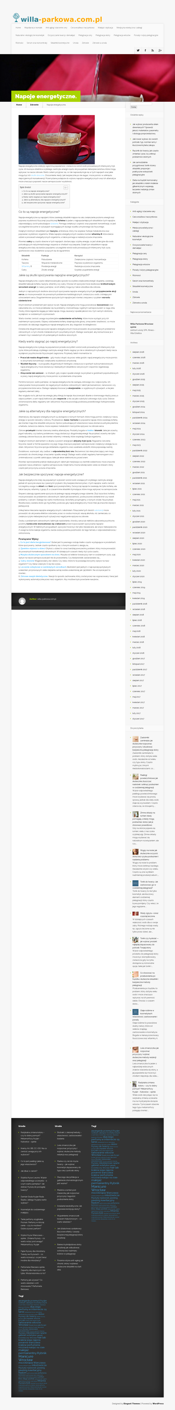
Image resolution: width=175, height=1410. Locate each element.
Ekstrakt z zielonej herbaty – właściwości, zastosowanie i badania (69, 1135)
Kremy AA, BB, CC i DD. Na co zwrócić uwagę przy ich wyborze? (34, 1151)
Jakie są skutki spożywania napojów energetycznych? (45, 194)
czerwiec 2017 (138, 691)
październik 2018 (139, 604)
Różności (19, 43)
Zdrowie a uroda (99, 43)
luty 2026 (136, 368)
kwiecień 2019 (138, 598)
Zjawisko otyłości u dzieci (32, 548)
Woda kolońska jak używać (38, 1387)
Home (18, 27)
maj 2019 (136, 593)
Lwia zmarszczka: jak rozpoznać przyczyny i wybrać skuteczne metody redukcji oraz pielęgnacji (145, 1054)
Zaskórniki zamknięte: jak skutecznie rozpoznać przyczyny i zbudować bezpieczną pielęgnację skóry (145, 743)
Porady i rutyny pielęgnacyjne (146, 35)
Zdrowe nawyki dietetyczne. (34, 576)
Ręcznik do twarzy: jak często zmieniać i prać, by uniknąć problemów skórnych (145, 154)
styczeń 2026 (138, 374)
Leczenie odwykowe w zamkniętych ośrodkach (43, 567)
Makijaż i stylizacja (105, 27)
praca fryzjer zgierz (41, 1379)
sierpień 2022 (138, 456)
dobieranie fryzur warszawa (33, 1312)
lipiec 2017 (137, 686)
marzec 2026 (138, 363)
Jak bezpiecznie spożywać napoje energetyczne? (44, 203)
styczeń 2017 (138, 719)
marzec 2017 (138, 708)
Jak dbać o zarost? (29, 1171)
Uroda (75, 43)
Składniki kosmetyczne (60, 43)
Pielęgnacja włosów (122, 35)
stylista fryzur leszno (37, 1383)
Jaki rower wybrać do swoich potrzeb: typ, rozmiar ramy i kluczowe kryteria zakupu (145, 142)
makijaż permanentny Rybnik (32, 1351)
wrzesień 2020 (138, 533)
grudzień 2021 (138, 472)
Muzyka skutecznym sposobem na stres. (40, 555)
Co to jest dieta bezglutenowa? (35, 542)
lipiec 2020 (137, 543)
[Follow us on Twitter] (138, 50)
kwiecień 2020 (138, 560)
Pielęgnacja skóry (103, 35)
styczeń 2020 (138, 576)
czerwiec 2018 (138, 626)
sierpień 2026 (138, 352)
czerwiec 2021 (138, 494)
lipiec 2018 (137, 620)
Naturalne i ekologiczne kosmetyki (30, 35)
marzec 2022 (138, 467)
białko (90, 430)
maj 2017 (136, 697)
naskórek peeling (36, 1368)
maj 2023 (136, 445)
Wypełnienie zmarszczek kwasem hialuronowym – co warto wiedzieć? (69, 1219)
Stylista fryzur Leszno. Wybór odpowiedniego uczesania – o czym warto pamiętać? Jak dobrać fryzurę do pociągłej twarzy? (34, 1184)
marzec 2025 (138, 396)
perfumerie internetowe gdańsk (28, 1377)
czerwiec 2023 (138, 439)
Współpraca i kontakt (33, 27)
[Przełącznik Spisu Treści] (64, 188)
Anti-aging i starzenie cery (56, 27)
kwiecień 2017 (138, 702)
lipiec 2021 (137, 489)
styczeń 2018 (138, 653)
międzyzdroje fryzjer (24, 1365)
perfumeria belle (32, 1373)
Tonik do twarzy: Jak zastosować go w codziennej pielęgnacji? (145, 885)
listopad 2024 (138, 412)
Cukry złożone (27, 561)
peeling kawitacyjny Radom (29, 1371)
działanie (54, 224)
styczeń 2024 (138, 434)
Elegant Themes (132, 1404)
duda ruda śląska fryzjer (33, 1320)
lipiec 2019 (137, 582)
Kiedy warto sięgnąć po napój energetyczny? (41, 197)
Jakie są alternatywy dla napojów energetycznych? (45, 200)
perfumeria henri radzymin (34, 1375)
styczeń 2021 (138, 516)
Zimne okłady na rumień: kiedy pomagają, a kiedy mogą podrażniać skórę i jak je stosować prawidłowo (143, 819)
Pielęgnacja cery (85, 35)
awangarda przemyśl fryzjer (32, 1300)
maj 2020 (136, 554)
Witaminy (26, 266)
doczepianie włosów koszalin (29, 1319)
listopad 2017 (138, 664)
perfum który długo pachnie (31, 1378)
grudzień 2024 (138, 407)
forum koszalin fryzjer (37, 1325)
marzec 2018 (138, 642)
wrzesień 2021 (138, 483)
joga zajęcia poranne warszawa (29, 1341)
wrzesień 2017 (138, 675)
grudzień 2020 (138, 522)
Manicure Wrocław (25, 1358)
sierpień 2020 (138, 538)
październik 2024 (139, 418)
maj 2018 (136, 631)
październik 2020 (139, 527)
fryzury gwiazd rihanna (37, 1331)
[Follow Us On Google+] (159, 50)
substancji (98, 510)
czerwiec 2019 (138, 587)
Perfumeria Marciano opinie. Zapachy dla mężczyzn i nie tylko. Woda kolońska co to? (33, 1270)
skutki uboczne (37, 175)
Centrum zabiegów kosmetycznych (32, 1303)
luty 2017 (136, 713)
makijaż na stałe (36, 1347)
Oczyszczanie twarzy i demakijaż (61, 35)
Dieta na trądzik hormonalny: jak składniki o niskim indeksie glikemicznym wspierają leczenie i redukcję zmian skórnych (145, 186)
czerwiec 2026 (138, 357)
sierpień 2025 (138, 385)
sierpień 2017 (138, 680)
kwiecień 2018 (138, 637)
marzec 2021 (138, 505)
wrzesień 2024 (138, 423)
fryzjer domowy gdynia (25, 1327)
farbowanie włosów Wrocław (29, 1323)
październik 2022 (139, 450)
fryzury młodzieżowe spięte (32, 1333)
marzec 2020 (138, 565)
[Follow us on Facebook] (145, 50)
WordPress (158, 1404)
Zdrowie (85, 43)
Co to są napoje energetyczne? (36, 191)
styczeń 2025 (138, 401)
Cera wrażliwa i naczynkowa (82, 27)
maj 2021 (136, 500)
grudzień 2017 (138, 658)
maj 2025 (136, 390)
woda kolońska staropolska (26, 1389)
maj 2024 (136, 429)
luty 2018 (136, 647)
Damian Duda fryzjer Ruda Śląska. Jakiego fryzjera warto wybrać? (34, 1200)
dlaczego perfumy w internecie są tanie (32, 1309)
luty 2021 (136, 511)
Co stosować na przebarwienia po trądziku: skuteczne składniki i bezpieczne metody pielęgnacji (145, 979)
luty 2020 (136, 571)
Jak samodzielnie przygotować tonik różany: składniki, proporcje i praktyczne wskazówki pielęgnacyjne (144, 168)
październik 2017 (139, 669)
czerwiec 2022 (138, 461)
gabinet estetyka (27, 1335)
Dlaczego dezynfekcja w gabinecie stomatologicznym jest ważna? (70, 1180)
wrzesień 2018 (138, 609)
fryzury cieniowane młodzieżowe (28, 1330)
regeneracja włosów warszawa (27, 1381)
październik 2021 (139, 478)
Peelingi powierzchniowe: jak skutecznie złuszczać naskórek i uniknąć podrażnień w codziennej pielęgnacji (145, 781)
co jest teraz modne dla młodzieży (29, 1305)
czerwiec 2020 (138, 549)
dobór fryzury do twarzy (31, 1315)
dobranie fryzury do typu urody (28, 1314)
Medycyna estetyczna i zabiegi (129, 27)
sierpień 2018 (138, 615)
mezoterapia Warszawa (31, 1362)
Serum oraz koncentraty (37, 43)
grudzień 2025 (138, 379)
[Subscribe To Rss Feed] (152, 50)
